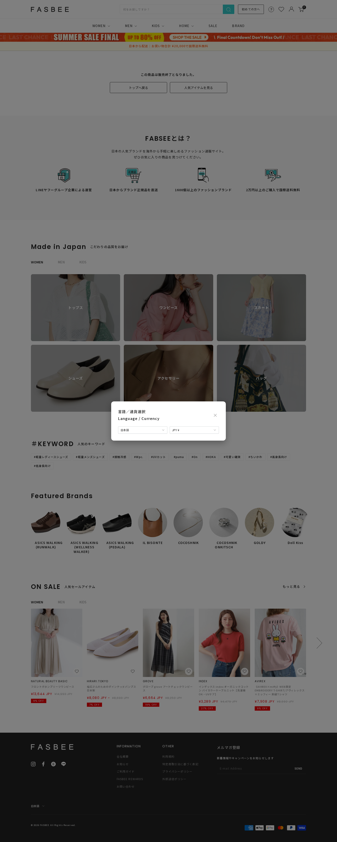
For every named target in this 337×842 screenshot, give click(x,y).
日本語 (125, 430)
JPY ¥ (175, 430)
